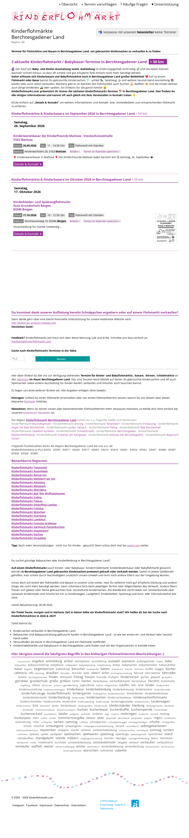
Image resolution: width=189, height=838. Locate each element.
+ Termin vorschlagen (99, 4)
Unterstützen (78, 805)
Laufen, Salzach (67, 427)
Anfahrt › (75, 151)
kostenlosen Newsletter (36, 412)
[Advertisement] (94, 280)
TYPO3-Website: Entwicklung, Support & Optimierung (112, 805)
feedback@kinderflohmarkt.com (31, 341)
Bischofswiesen (31, 423)
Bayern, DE (18, 42)
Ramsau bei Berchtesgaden (116, 434)
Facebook (32, 805)
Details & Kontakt (26, 164)
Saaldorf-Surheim (32, 431)
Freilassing (139, 423)
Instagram (18, 805)
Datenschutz (61, 805)
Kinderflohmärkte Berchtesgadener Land (37, 33)
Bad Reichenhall (140, 427)
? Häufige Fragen (134, 4)
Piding (103, 427)
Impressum (46, 805)
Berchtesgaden (116, 431)
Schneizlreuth (75, 431)
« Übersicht (68, 4)
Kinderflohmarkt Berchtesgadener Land (51, 420)
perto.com (133, 545)
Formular (29, 401)
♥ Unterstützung (165, 4)
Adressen (23, 379)
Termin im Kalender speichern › (101, 151)
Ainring (68, 423)
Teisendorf (102, 423)
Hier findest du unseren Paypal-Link (33, 323)
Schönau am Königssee (61, 434)
